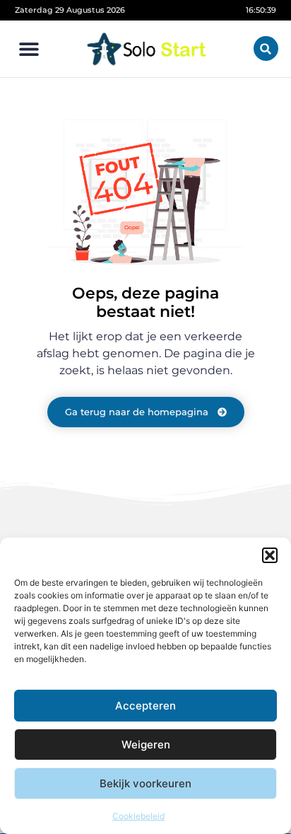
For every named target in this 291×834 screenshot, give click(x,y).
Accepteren (145, 705)
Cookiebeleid (138, 816)
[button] (270, 555)
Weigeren (145, 744)
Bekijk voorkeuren (145, 783)
